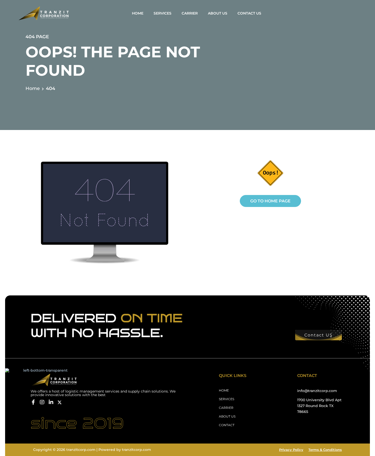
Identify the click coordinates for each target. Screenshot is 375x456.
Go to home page (270, 201)
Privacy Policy (291, 450)
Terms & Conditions (325, 450)
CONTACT (226, 425)
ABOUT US (217, 13)
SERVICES (162, 13)
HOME (137, 13)
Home (33, 88)
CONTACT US (249, 13)
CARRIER (190, 13)
